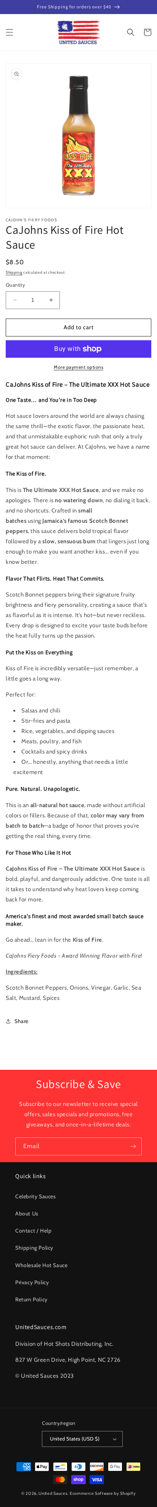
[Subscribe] (133, 1146)
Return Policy (31, 1299)
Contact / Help (33, 1230)
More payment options (78, 367)
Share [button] (21, 1021)
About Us (26, 1213)
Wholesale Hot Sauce (41, 1265)
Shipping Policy (34, 1247)
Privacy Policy (32, 1282)
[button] (9, 32)
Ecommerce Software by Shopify (103, 1493)
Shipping (14, 272)
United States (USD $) (74, 1439)
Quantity (15, 285)
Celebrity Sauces (35, 1196)
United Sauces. (53, 1493)
